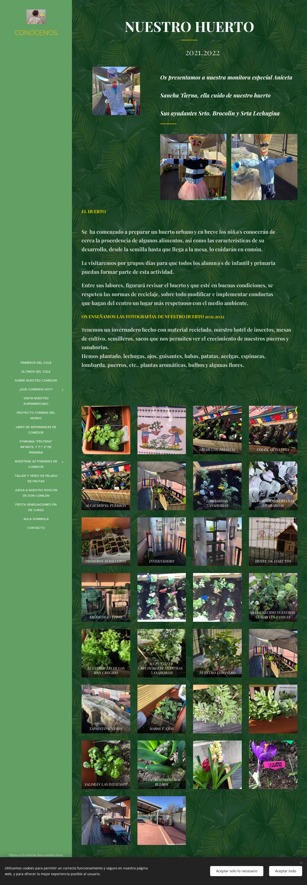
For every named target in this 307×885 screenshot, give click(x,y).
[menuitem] (36, 363)
